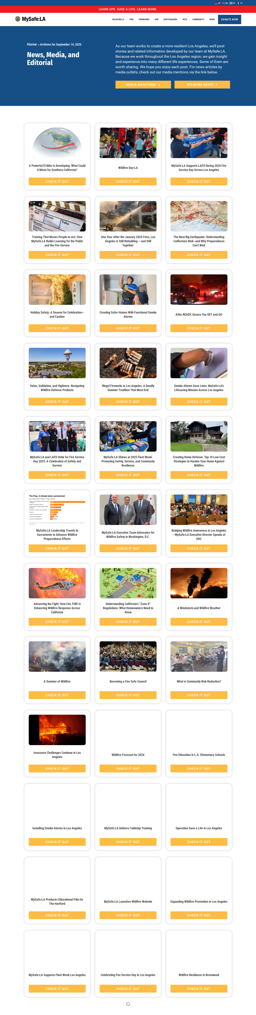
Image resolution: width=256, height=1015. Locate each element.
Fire (131, 19)
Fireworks (144, 19)
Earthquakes (170, 19)
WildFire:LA (118, 19)
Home (32, 44)
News (212, 19)
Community (198, 19)
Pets (185, 19)
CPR (156, 19)
